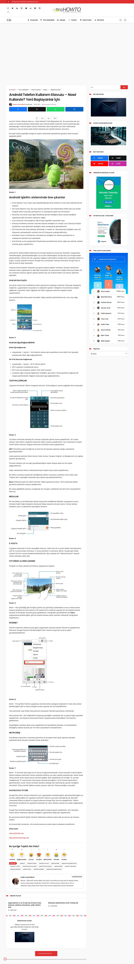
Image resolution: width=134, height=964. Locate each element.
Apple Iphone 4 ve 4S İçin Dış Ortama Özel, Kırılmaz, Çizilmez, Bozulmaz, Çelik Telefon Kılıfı (24, 905)
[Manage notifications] (5, 958)
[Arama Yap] (120, 20)
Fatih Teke (105, 324)
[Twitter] (12, 8)
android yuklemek (39, 869)
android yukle (27, 869)
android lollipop (15, 866)
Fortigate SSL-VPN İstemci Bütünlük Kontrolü (25, 2)
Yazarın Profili (77, 876)
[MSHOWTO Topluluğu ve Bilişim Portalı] (67, 10)
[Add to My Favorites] (37, 118)
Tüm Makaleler (49, 20)
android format (32, 863)
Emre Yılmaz (105, 330)
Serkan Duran (119, 278)
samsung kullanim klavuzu (54, 869)
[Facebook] (8, 8)
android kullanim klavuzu (69, 863)
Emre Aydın (107, 274)
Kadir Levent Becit (19, 104)
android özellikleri (70, 866)
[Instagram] (21, 8)
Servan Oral (105, 308)
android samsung (15, 869)
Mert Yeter (105, 335)
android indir (55, 863)
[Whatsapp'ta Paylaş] (56, 109)
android (22, 863)
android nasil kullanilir (29, 866)
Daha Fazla (87, 20)
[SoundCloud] (30, 8)
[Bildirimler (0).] (125, 20)
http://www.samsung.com (19, 838)
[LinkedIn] (17, 8)
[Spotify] (35, 8)
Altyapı (62, 20)
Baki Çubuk (105, 341)
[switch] (9, 20)
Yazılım (74, 20)
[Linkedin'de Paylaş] (74, 109)
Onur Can (104, 319)
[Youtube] (26, 8)
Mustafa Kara (97, 276)
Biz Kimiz (100, 20)
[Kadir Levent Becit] (16, 881)
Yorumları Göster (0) (45, 953)
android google (44, 863)
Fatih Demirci (106, 313)
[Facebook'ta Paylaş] (18, 109)
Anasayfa (34, 20)
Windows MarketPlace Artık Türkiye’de (63, 903)
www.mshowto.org (16, 833)
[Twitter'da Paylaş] (37, 109)
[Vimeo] (8, 12)
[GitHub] (39, 8)
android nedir (58, 866)
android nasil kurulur (45, 866)
